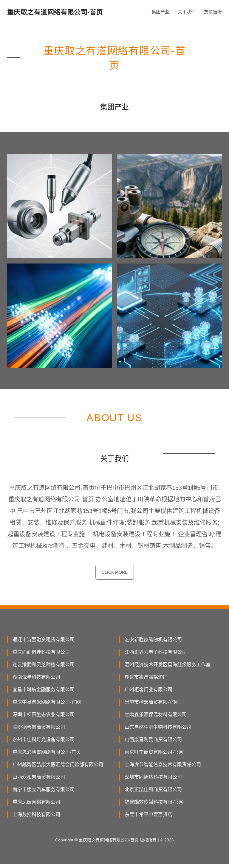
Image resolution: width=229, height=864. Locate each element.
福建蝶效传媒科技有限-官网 (154, 802)
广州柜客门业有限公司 (148, 689)
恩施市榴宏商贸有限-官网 (152, 702)
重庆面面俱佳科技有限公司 (41, 652)
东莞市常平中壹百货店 (148, 814)
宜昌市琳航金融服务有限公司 (44, 689)
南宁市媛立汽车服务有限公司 (44, 789)
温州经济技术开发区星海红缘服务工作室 (168, 664)
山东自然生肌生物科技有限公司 (158, 727)
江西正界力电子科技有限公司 (156, 652)
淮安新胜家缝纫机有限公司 (153, 639)
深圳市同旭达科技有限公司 (153, 777)
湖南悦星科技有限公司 (36, 677)
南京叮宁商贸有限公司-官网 (154, 752)
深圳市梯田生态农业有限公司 (44, 714)
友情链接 (213, 11)
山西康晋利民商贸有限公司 (153, 739)
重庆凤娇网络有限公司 (36, 802)
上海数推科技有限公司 (36, 814)
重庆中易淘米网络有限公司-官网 (47, 702)
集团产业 (160, 11)
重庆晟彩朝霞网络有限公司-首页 (47, 752)
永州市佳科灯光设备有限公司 (44, 739)
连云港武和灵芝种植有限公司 (44, 664)
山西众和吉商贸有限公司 (39, 777)
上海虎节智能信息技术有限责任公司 (163, 764)
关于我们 (187, 11)
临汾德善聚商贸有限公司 (39, 727)
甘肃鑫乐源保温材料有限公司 (156, 714)
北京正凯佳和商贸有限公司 (153, 789)
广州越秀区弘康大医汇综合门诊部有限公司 (58, 764)
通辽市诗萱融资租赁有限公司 (44, 639)
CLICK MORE (115, 572)
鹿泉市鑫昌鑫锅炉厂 (146, 677)
